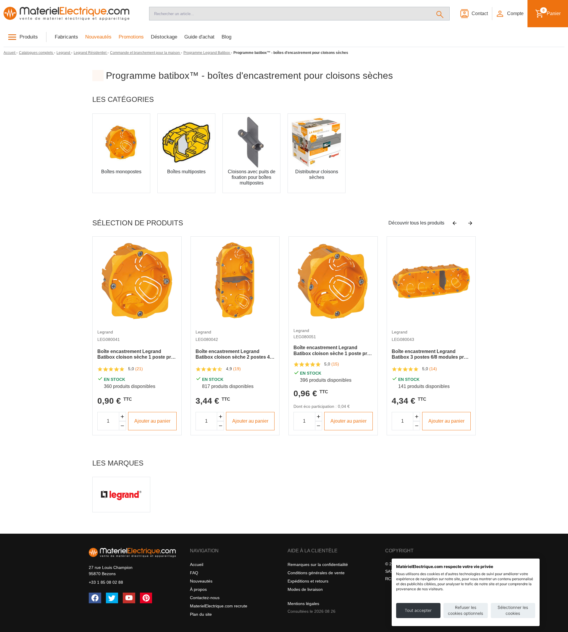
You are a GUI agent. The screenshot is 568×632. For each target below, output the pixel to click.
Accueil (196, 564)
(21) (139, 368)
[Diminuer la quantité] (122, 425)
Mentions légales (303, 603)
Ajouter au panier (152, 421)
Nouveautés (98, 37)
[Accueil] (71, 13)
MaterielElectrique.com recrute (218, 606)
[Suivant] (470, 223)
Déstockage (164, 37)
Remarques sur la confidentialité (318, 564)
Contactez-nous (205, 597)
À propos (198, 589)
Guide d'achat (199, 37)
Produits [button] (29, 37)
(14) (433, 368)
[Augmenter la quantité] (122, 416)
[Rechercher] (440, 13)
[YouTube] (129, 598)
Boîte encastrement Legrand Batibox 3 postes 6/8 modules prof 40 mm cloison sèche (430, 354)
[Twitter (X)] (112, 598)
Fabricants (66, 37)
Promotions (131, 37)
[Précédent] (454, 223)
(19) (237, 368)
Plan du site (201, 614)
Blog (226, 37)
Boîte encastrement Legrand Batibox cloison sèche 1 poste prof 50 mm (332, 350)
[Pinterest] (146, 598)
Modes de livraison (305, 589)
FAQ (194, 572)
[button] (509, 13)
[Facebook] (95, 598)
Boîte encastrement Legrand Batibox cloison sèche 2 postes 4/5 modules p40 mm (235, 354)
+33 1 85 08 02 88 (106, 582)
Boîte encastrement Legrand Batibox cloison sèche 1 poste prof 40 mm (136, 354)
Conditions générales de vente (316, 572)
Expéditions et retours (308, 581)
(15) (335, 364)
